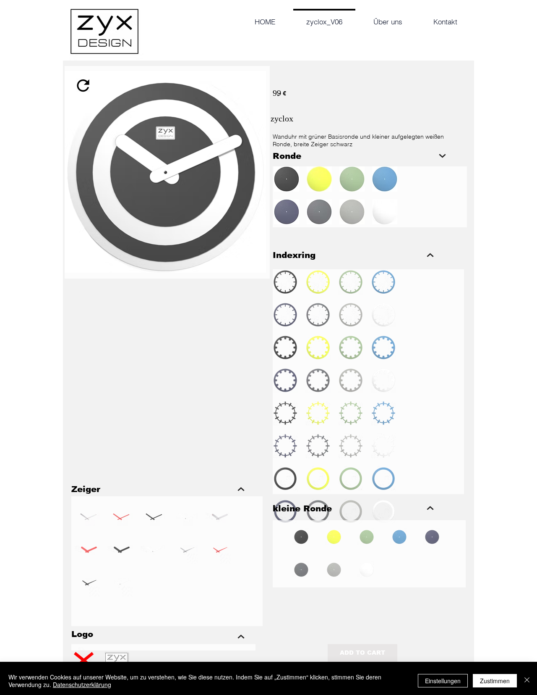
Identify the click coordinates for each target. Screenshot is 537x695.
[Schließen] (527, 680)
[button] (285, 282)
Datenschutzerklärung (82, 684)
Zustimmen (495, 681)
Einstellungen (443, 681)
